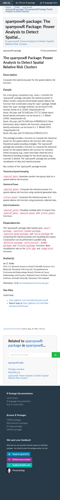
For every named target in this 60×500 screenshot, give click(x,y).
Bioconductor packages (17, 423)
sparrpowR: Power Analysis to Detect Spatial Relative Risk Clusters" (28, 377)
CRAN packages (14, 420)
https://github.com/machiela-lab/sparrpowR (28, 300)
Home (8, 7)
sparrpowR (34, 345)
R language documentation (19, 401)
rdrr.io (6, 3)
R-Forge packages (14, 426)
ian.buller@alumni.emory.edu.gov (34, 283)
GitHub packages (14, 430)
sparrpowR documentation (12, 329)
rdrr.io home (12, 398)
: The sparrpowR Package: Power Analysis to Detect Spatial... (29, 10)
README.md (14, 373)
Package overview (16, 369)
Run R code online (15, 405)
